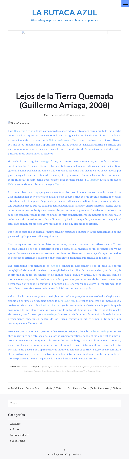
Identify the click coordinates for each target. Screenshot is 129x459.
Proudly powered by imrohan (64, 454)
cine (110, 366)
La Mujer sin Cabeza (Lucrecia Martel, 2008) (36, 388)
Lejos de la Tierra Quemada (69, 371)
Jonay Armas (79, 115)
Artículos (15, 423)
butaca (87, 366)
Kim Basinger (48, 371)
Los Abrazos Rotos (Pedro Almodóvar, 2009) (93, 388)
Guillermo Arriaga (32, 371)
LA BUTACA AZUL (64, 12)
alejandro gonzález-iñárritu (63, 366)
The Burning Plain (92, 371)
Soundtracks (17, 440)
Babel (80, 366)
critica (116, 366)
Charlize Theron (99, 366)
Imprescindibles (19, 435)
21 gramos (44, 366)
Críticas (23, 366)
